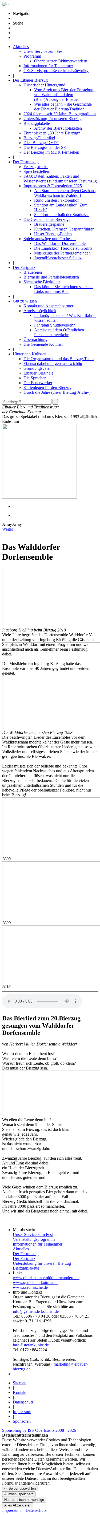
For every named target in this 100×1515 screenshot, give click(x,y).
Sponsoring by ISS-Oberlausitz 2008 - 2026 (39, 1430)
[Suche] (55, 402)
